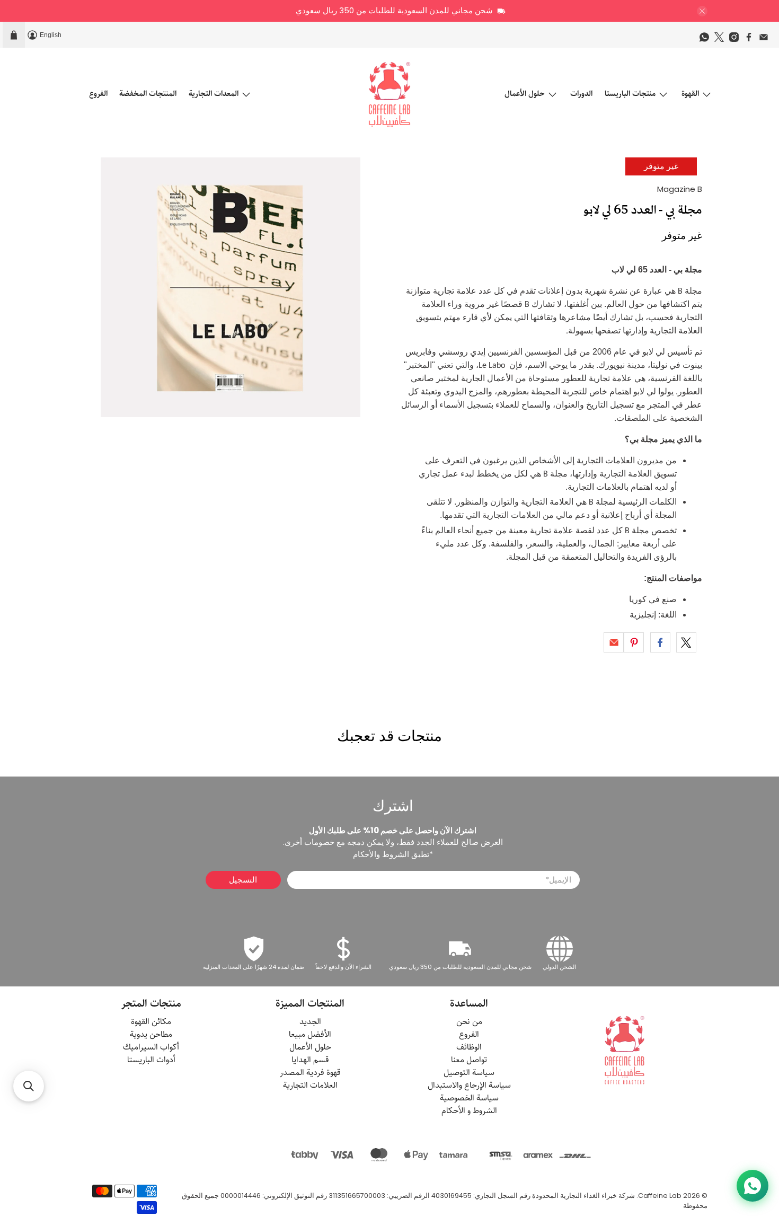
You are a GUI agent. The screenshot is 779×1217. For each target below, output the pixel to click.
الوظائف (469, 1047)
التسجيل (243, 879)
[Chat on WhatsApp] (752, 1186)
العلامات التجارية (310, 1085)
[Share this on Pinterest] (634, 642)
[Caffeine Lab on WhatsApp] (707, 39)
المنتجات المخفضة (147, 93)
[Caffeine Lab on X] (721, 39)
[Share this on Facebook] (660, 642)
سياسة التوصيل (469, 1072)
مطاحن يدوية (151, 1034)
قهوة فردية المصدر (310, 1072)
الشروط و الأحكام (469, 1110)
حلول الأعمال (524, 93)
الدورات (581, 93)
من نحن (469, 1021)
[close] (702, 11)
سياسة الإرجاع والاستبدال (469, 1085)
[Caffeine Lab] (389, 94)
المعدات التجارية (213, 93)
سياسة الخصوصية (469, 1098)
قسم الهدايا (310, 1059)
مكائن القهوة (151, 1021)
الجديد (310, 1021)
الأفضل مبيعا (310, 1034)
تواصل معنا (469, 1059)
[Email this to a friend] (614, 642)
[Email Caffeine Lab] (766, 39)
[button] (28, 1086)
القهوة (690, 93)
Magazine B (679, 189)
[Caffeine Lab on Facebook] (751, 39)
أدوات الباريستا (151, 1059)
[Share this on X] (686, 642)
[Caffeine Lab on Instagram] (736, 39)
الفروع (98, 93)
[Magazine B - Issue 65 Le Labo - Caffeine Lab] (230, 287)
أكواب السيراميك (151, 1047)
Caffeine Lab (659, 1195)
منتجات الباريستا (630, 93)
